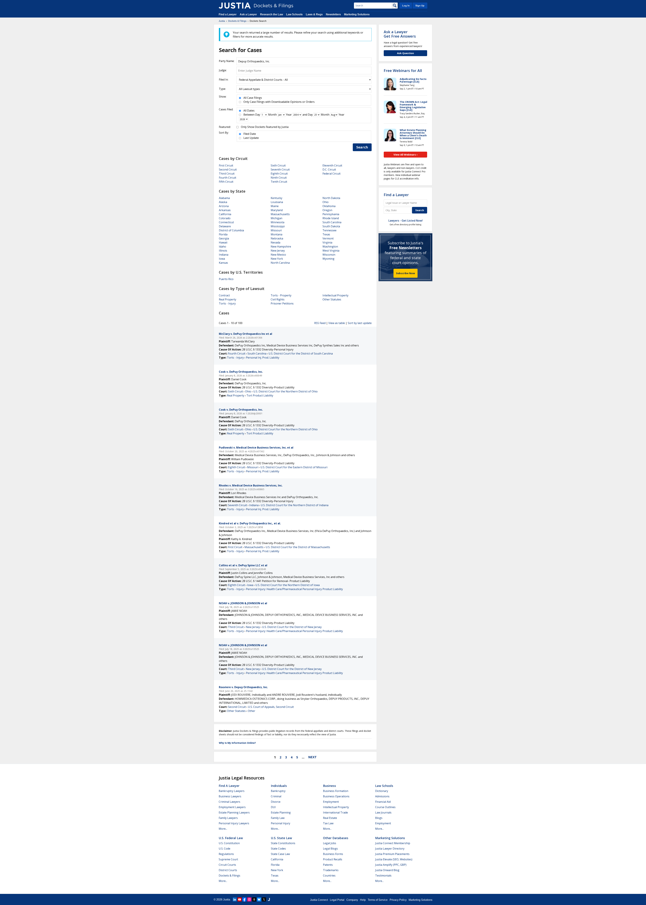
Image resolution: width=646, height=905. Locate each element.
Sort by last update (360, 323)
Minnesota (277, 222)
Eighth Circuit (279, 173)
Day (257, 114)
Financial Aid (383, 802)
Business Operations (336, 796)
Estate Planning (281, 812)
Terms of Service (378, 899)
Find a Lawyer (228, 14)
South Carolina (331, 222)
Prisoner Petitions (282, 303)
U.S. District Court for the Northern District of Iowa (287, 585)
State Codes (278, 848)
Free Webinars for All (403, 70)
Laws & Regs (314, 14)
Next (312, 757)
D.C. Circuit (329, 169)
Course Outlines (385, 807)
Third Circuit (227, 173)
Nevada (275, 242)
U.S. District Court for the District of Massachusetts (298, 547)
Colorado (224, 218)
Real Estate (330, 818)
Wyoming (328, 258)
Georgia (224, 238)
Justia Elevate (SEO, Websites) (393, 859)
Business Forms (333, 854)
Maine (275, 206)
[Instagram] (249, 899)
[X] (264, 899)
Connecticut (226, 222)
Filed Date (249, 134)
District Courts (228, 870)
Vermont (328, 238)
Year (289, 114)
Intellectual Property (335, 295)
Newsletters (333, 14)
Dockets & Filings (229, 875)
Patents (328, 865)
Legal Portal (337, 899)
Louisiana (277, 202)
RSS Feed (320, 323)
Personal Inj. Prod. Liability (262, 357)
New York (277, 258)
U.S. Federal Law (231, 838)
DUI (273, 807)
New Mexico (278, 254)
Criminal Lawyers (229, 802)
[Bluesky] (259, 899)
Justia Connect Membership (392, 843)
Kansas (223, 263)
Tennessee (329, 230)
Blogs (378, 818)
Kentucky (276, 198)
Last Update (251, 138)
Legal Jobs (329, 843)
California (225, 214)
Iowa (222, 258)
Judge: (223, 70)
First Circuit (226, 165)
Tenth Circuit (279, 181)
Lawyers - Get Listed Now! (405, 220)
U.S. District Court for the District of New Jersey (292, 627)
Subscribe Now (405, 273)
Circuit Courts (227, 865)
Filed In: (223, 79)
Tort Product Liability (259, 395)
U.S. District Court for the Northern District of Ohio (285, 391)
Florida (223, 234)
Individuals (279, 786)
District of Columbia (231, 230)
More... (223, 829)
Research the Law (271, 14)
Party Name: (226, 61)
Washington (330, 246)
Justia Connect (319, 899)
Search (362, 147)
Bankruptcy (278, 791)
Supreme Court (228, 859)
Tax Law (328, 823)
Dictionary (381, 791)
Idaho (222, 246)
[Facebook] (244, 899)
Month (272, 114)
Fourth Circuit (227, 177)
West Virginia (330, 250)
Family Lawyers (228, 818)
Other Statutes (331, 299)
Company (352, 899)
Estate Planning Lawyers (234, 812)
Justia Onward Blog (387, 870)
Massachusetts (280, 214)
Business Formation (335, 791)
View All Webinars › (405, 154)
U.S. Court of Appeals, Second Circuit (271, 707)
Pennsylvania (330, 214)
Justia (226, 899)
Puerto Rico (226, 279)
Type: (222, 89)
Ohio (325, 202)
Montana (276, 234)
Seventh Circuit (280, 169)
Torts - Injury (227, 303)
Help (363, 899)
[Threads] (254, 899)
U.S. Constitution (229, 843)
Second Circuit (228, 169)
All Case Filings (252, 98)
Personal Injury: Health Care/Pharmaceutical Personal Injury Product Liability (294, 589)
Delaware (225, 226)
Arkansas (225, 210)
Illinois (223, 250)
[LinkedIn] (235, 899)
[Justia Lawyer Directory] (269, 899)
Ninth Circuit (279, 177)
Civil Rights (277, 299)
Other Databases (335, 838)
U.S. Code (224, 848)
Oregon (327, 210)
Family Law (277, 818)
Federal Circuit (331, 173)
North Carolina (280, 263)
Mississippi (278, 226)
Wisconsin (328, 254)
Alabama (224, 198)
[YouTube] (240, 899)
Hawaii (223, 242)
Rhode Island (330, 218)
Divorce (275, 802)
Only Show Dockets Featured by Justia (265, 127)
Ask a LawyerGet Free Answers (400, 34)
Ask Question (405, 53)
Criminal (276, 796)
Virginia (327, 242)
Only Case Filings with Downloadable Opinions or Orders (279, 102)
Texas (326, 234)
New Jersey (278, 250)
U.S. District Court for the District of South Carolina (300, 353)
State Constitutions (283, 843)
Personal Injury (280, 823)
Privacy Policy (398, 899)
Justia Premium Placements (392, 854)
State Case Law (280, 854)
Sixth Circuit (278, 165)
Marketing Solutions (357, 14)
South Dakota (331, 226)
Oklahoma (328, 206)
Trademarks (330, 870)
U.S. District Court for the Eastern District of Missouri (293, 467)
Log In (406, 5)
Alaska (223, 202)
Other (251, 711)
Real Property (227, 299)
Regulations (226, 854)
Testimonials (383, 875)
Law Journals (383, 812)
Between (249, 114)
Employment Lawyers (232, 807)
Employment (331, 802)
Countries (329, 875)
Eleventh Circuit (332, 165)
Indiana (223, 254)
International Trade (335, 812)
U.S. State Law (281, 838)
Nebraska (277, 238)
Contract (224, 295)
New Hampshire (281, 246)
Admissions (382, 796)
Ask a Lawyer (249, 14)
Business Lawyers (230, 796)
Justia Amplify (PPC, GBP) (390, 865)
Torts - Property (281, 295)
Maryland (277, 210)
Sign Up (419, 5)
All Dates (249, 110)
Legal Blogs (330, 848)
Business (329, 786)
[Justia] (235, 6)
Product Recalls (332, 859)
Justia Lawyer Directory (389, 848)
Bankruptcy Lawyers (231, 791)
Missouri (276, 230)
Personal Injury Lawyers (234, 823)
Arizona (224, 206)
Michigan (276, 218)
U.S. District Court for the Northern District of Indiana (294, 505)
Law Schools (294, 14)
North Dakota (331, 198)
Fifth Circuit (226, 181)
